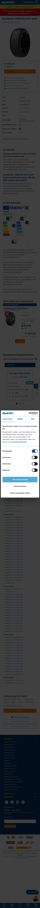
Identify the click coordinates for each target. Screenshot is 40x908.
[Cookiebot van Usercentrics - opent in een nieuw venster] (29, 413)
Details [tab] (20, 419)
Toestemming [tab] (7, 419)
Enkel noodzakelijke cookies (20, 493)
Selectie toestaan (20, 486)
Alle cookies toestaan (20, 479)
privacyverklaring (19, 442)
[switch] (35, 457)
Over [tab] (33, 419)
